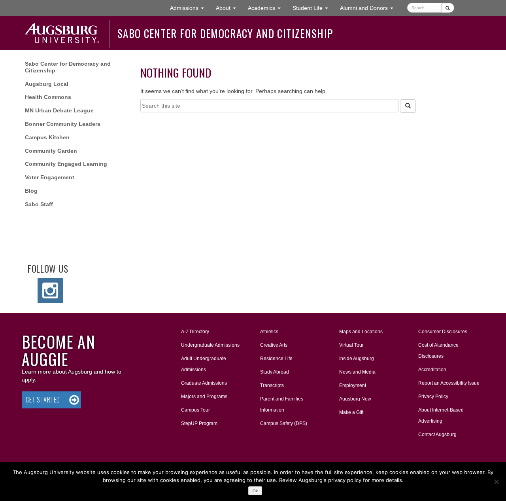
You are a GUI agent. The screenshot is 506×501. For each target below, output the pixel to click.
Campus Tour (195, 410)
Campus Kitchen (47, 137)
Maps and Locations (361, 331)
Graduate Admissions (204, 383)
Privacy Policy (433, 396)
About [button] (229, 10)
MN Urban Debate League (59, 110)
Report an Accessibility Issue (449, 383)
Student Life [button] (313, 7)
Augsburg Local (46, 84)
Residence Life (276, 358)
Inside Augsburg (356, 358)
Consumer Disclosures (442, 331)
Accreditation (432, 369)
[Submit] (447, 8)
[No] (496, 482)
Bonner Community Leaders (62, 124)
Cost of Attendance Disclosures (438, 350)
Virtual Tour (351, 345)
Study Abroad (274, 372)
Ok (255, 491)
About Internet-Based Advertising (441, 415)
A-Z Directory (195, 331)
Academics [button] (267, 7)
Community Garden (51, 151)
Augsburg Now (355, 399)
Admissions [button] (190, 7)
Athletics (269, 331)
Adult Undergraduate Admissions (203, 364)
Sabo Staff (39, 204)
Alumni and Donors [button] (369, 7)
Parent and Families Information (281, 404)
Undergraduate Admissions (210, 345)
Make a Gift (351, 412)
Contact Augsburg (437, 434)
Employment (352, 385)
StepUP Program (199, 423)
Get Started (43, 399)
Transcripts (272, 385)
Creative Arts (273, 345)
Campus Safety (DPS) (283, 423)
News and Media (357, 372)
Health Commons (48, 97)
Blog (31, 191)
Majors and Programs (204, 396)
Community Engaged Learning (66, 164)
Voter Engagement (49, 177)
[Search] (408, 106)
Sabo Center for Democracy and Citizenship (225, 33)
